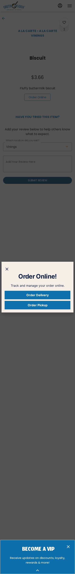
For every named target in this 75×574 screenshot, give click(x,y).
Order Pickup (38, 305)
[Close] (7, 269)
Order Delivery (37, 295)
